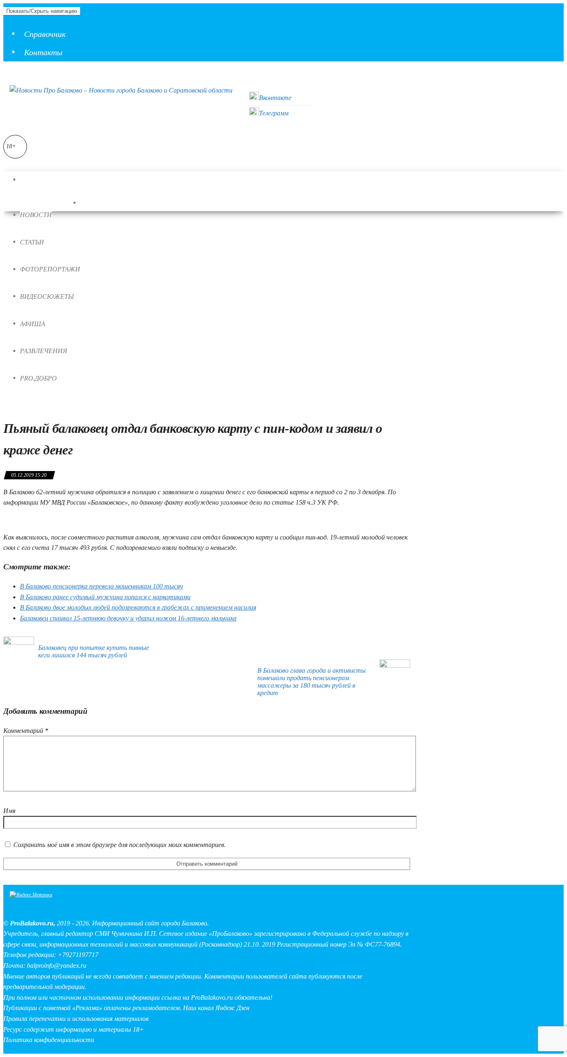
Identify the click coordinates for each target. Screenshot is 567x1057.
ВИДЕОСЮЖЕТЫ (47, 296)
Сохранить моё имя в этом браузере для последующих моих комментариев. (119, 844)
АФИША (32, 323)
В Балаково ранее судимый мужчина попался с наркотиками (105, 597)
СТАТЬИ (32, 242)
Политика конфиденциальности (48, 1039)
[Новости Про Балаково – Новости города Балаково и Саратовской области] (28, 179)
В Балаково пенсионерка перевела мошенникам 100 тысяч (101, 586)
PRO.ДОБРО (38, 378)
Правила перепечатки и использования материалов (76, 1018)
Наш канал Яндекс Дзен (216, 1007)
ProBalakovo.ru (32, 923)
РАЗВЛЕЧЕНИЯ (43, 350)
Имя (9, 810)
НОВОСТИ (36, 214)
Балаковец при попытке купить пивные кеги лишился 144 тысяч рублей (93, 651)
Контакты (43, 52)
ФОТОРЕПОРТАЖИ (50, 269)
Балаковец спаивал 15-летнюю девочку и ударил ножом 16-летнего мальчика (128, 618)
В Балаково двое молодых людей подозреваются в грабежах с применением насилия (138, 607)
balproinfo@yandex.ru (56, 965)
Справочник (45, 34)
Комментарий (25, 730)
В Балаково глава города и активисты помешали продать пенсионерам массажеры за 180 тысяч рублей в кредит (311, 681)
